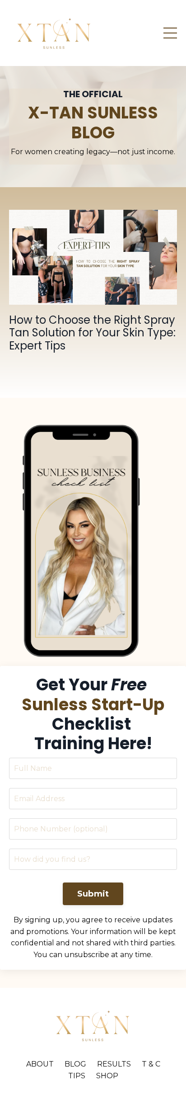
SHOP (107, 1075)
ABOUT (40, 1064)
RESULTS (114, 1064)
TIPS (76, 1075)
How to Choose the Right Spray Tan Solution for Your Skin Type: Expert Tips (92, 333)
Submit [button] (93, 894)
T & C (151, 1064)
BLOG (75, 1064)
